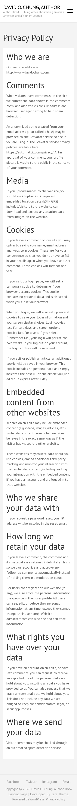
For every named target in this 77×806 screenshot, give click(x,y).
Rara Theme (59, 794)
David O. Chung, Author (31, 7)
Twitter (31, 781)
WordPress (37, 799)
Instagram (49, 781)
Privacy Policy (55, 799)
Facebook (13, 781)
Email (66, 781)
